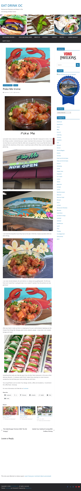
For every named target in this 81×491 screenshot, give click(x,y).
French (59, 163)
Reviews (59, 210)
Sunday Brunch (73, 37)
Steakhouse (60, 223)
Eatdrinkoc (17, 92)
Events (58, 153)
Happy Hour (6, 41)
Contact (54, 37)
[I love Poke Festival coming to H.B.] (44, 410)
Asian (58, 127)
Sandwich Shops (61, 215)
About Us (37, 37)
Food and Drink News (25, 37)
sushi (58, 226)
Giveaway (59, 166)
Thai (58, 228)
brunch (59, 132)
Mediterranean (61, 192)
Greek (58, 168)
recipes (59, 205)
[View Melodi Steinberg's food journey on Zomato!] (66, 74)
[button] (15, 37)
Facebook (25, 388)
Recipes (62, 37)
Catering (45, 37)
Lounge (59, 187)
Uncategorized (61, 234)
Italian (58, 181)
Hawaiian (59, 174)
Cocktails (59, 140)
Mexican (59, 194)
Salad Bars (59, 213)
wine (58, 239)
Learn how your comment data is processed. (38, 476)
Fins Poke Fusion (7, 416)
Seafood (15, 85)
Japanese (59, 184)
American (59, 122)
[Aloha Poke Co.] (27, 410)
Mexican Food (60, 197)
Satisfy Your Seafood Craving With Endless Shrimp (42, 430)
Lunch (58, 189)
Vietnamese (60, 236)
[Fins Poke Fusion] (10, 410)
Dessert (59, 145)
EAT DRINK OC (11, 5)
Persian (59, 200)
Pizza (58, 202)
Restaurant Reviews (9, 37)
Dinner (59, 148)
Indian (58, 179)
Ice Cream (59, 176)
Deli (58, 142)
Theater (59, 231)
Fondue (59, 155)
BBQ (58, 129)
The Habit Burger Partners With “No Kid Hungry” (15, 430)
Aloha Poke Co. (24, 416)
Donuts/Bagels (61, 150)
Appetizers (60, 124)
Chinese (59, 137)
